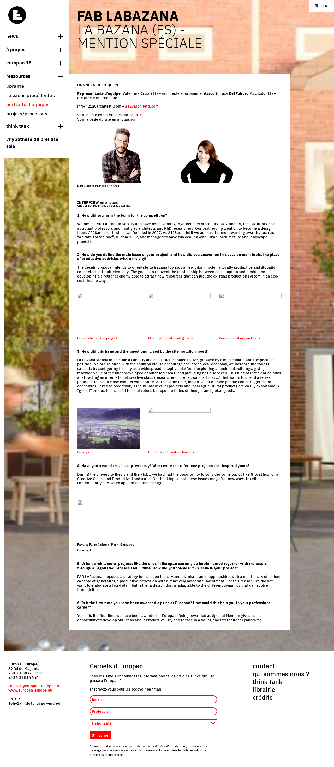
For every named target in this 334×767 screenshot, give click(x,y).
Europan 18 (19, 62)
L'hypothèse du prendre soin (32, 142)
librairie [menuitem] (15, 86)
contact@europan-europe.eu (33, 685)
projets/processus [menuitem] (26, 113)
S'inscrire (100, 735)
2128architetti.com (141, 106)
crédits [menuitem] (263, 697)
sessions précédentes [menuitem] (30, 95)
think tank (17, 125)
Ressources (18, 75)
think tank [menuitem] (268, 681)
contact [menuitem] (264, 665)
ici (141, 114)
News (12, 35)
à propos (15, 49)
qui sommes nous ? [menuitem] (281, 673)
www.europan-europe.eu (30, 690)
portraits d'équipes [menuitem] (28, 104)
